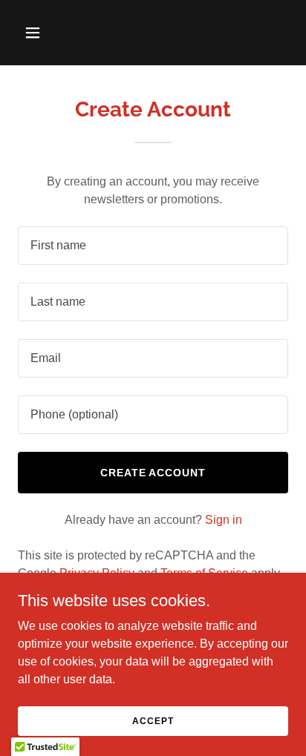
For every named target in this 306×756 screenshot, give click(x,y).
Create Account (153, 473)
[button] (48, 32)
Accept (152, 720)
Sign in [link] (223, 519)
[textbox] (153, 245)
